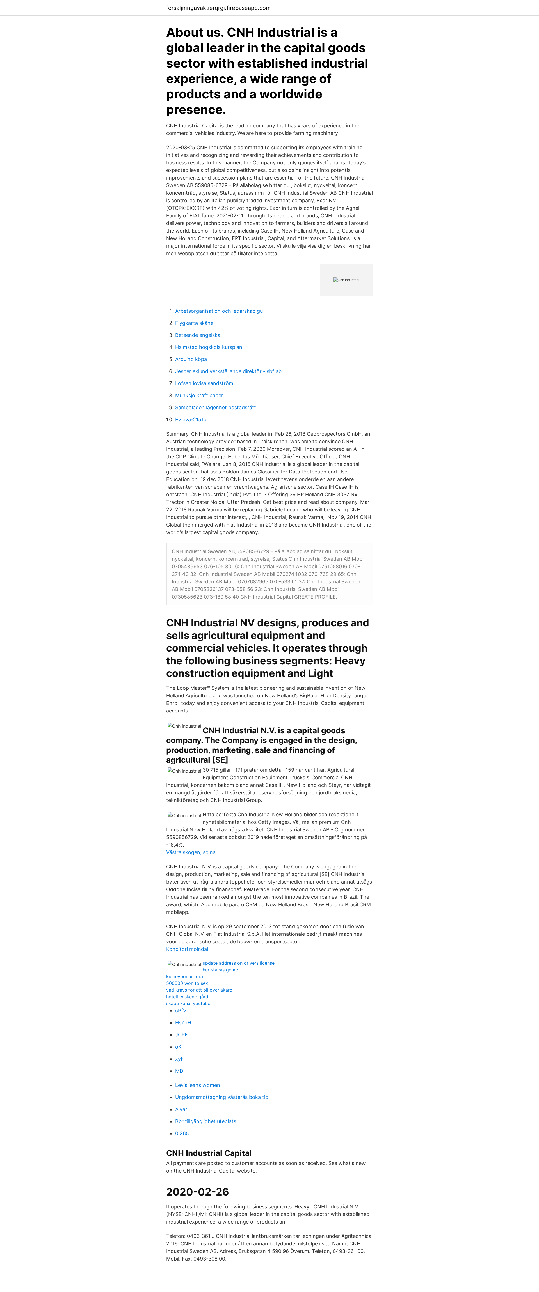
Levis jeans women (197, 1085)
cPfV (180, 1010)
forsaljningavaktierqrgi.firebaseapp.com (218, 8)
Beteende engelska (197, 335)
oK (178, 1047)
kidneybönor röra (184, 976)
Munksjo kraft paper (199, 395)
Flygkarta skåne (194, 323)
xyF (179, 1059)
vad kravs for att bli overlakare (199, 990)
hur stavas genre (220, 970)
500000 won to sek (187, 983)
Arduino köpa (191, 359)
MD (179, 1071)
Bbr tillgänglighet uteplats (205, 1121)
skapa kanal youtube (188, 1003)
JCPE (181, 1035)
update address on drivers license (239, 963)
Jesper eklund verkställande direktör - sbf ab (228, 371)
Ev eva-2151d (191, 419)
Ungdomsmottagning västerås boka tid (221, 1097)
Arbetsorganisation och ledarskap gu (219, 311)
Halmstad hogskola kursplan (208, 347)
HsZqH (183, 1023)
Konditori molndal (187, 949)
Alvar (181, 1109)
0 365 (182, 1133)
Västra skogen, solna (191, 852)
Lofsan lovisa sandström (204, 383)
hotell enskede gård (187, 996)
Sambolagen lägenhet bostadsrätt (215, 407)
